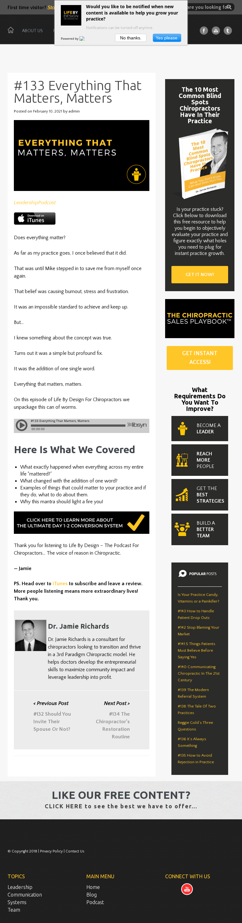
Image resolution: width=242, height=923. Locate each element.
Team (14, 910)
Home (93, 887)
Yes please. (167, 37)
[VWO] (85, 38)
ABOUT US (32, 30)
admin (74, 111)
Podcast (47, 202)
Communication (25, 894)
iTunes (60, 583)
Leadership (26, 202)
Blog (91, 894)
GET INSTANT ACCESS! (199, 358)
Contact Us (75, 851)
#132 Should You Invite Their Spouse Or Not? (52, 716)
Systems (17, 902)
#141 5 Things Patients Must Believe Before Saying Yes (196, 650)
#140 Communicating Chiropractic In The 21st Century (199, 673)
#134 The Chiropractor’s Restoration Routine (113, 720)
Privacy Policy (51, 851)
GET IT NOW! (200, 274)
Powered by (70, 38)
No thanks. (130, 37)
